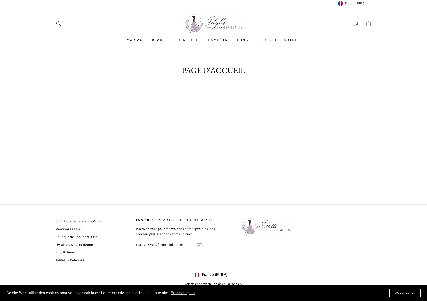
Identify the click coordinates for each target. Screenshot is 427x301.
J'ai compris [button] (405, 293)
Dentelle (188, 40)
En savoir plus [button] (183, 293)
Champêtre (217, 40)
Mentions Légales (69, 229)
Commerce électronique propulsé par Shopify (213, 284)
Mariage (136, 40)
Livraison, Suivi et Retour (74, 244)
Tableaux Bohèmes (70, 260)
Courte (269, 40)
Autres (292, 40)
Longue (245, 40)
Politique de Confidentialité (76, 236)
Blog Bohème (66, 252)
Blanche (161, 40)
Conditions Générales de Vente (79, 221)
